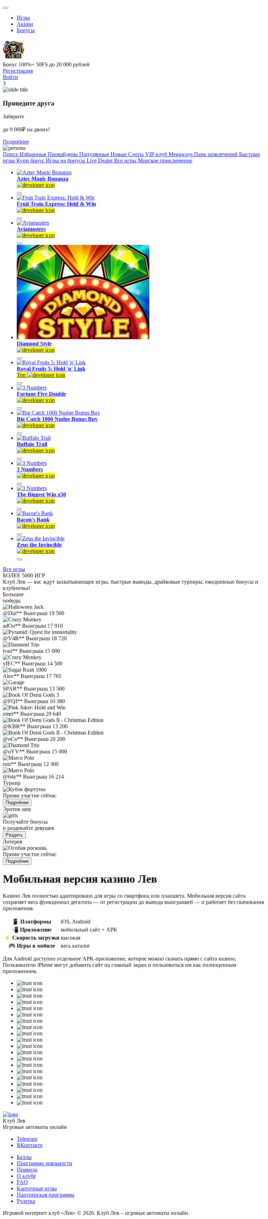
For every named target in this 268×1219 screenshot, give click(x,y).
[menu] (5, 8)
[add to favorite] (19, 193)
